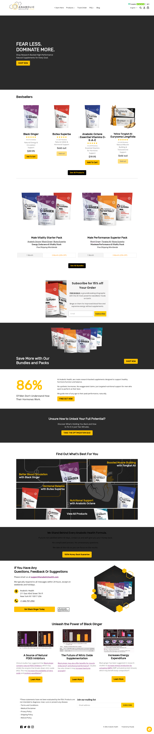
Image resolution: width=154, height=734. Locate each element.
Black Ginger (47, 241)
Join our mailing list (86, 699)
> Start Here (59, 8)
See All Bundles (77, 265)
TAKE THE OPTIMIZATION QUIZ (77, 433)
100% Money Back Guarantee (77, 554)
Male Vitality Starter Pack (46, 237)
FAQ (92, 7)
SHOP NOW (23, 63)
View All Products (77, 513)
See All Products (77, 172)
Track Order (82, 8)
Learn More (35, 679)
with (126, 465)
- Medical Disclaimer (28, 708)
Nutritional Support (81, 500)
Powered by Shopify (128, 727)
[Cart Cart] (148, 7)
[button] (133, 8)
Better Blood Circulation (33, 474)
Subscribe (100, 313)
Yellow (123, 134)
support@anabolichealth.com (45, 577)
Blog (98, 8)
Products (71, 7)
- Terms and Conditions (29, 705)
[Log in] (144, 8)
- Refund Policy (26, 718)
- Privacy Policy (26, 711)
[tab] (29, 255)
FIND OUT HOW (65, 399)
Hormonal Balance (54, 486)
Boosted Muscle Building (121, 462)
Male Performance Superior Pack (107, 237)
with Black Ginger (29, 477)
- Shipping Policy (26, 714)
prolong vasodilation (32, 673)
